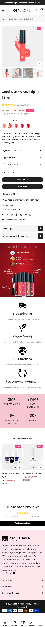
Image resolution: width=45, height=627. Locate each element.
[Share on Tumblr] (16, 215)
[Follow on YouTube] (14, 573)
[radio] (4, 125)
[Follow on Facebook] (3, 573)
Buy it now (22, 186)
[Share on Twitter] (7, 215)
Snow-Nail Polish (33, 473)
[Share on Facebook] (3, 215)
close (41, 3)
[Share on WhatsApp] (30, 215)
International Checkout (11, 194)
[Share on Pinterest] (12, 215)
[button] (9, 105)
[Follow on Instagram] (10, 573)
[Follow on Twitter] (6, 573)
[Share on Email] (26, 215)
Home (4, 19)
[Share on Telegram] (21, 215)
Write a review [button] (22, 523)
